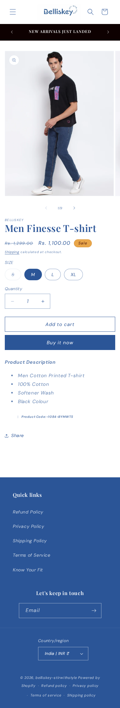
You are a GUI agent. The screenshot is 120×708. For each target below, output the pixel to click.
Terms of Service (32, 555)
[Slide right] (74, 208)
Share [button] (17, 435)
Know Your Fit (28, 570)
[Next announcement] (108, 32)
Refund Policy (28, 512)
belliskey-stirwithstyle (56, 677)
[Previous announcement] (12, 32)
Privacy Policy (28, 526)
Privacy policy (86, 685)
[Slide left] (46, 208)
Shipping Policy (30, 541)
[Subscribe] (94, 610)
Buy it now (60, 342)
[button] (13, 12)
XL (73, 274)
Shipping (12, 252)
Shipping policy (81, 695)
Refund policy (54, 685)
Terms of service (45, 695)
